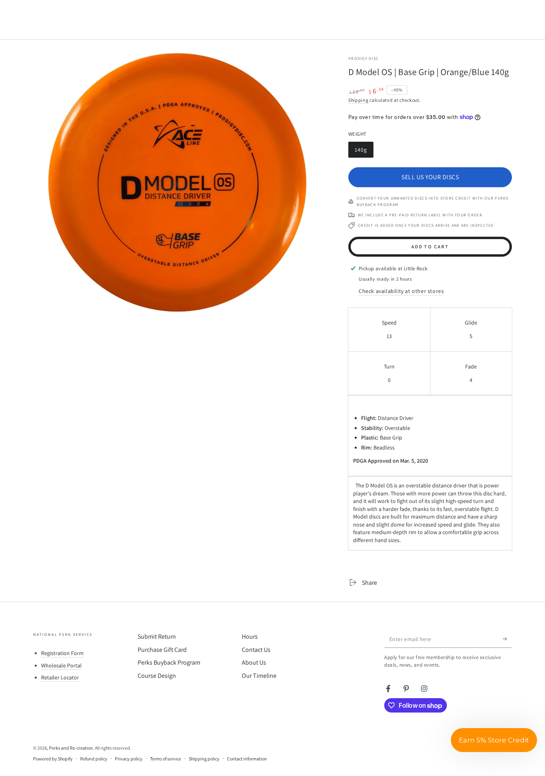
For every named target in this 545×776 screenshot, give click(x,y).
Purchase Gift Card (162, 649)
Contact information (247, 759)
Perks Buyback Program (169, 662)
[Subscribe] (507, 638)
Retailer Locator (60, 677)
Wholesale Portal (61, 665)
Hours (250, 636)
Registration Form (62, 653)
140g (363, 152)
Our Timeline (259, 675)
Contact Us (256, 649)
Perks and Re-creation (71, 748)
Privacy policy (128, 759)
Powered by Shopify (53, 759)
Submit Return (157, 636)
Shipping (358, 100)
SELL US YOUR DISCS (430, 177)
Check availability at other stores (401, 291)
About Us (254, 662)
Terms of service (165, 759)
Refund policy (93, 759)
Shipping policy (204, 759)
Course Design (157, 675)
